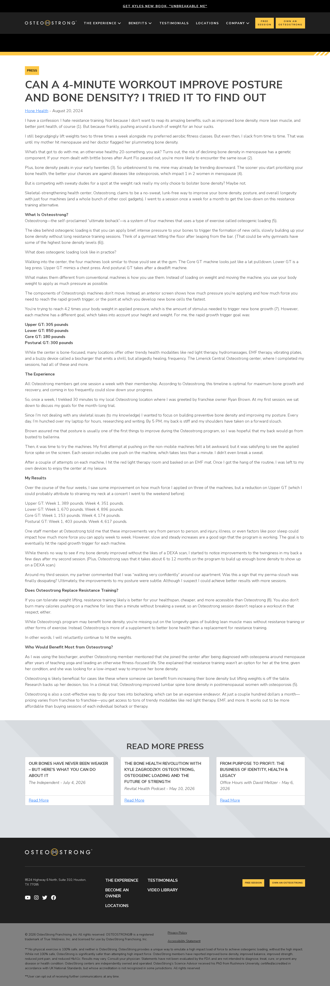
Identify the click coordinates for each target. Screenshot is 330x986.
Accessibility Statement (184, 941)
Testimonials (174, 23)
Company (235, 23)
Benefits (138, 23)
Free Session (264, 23)
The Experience (100, 23)
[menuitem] (102, 23)
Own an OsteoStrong (290, 23)
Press (32, 70)
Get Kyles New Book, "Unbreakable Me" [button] (165, 6)
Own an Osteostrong (287, 882)
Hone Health (36, 110)
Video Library (162, 890)
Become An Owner (117, 893)
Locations (207, 23)
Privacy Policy (177, 933)
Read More (39, 800)
